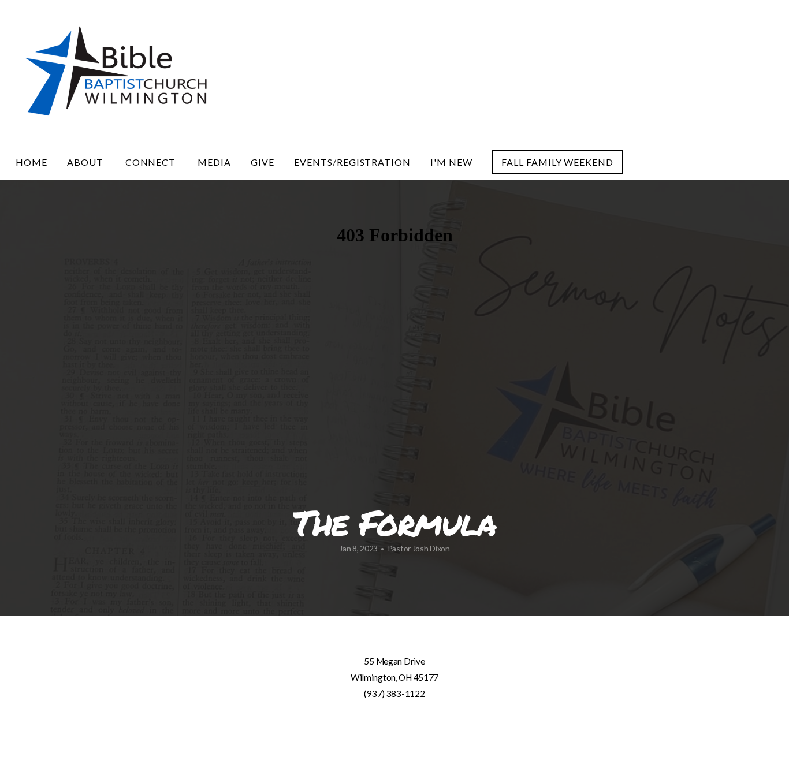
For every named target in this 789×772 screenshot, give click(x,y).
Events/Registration (352, 161)
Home (31, 161)
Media (214, 161)
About (86, 161)
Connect (151, 161)
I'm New (451, 161)
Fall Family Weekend (557, 161)
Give (262, 161)
